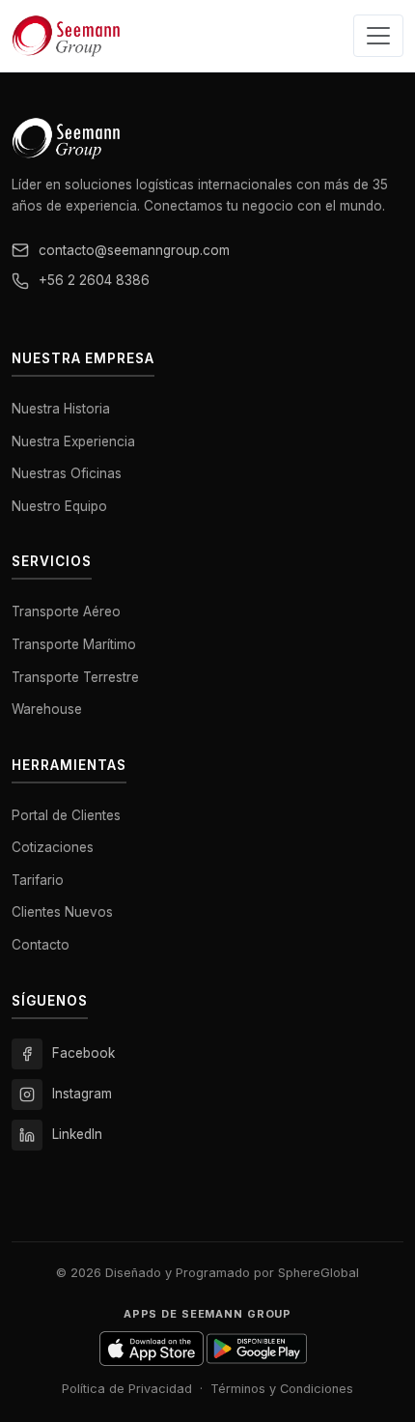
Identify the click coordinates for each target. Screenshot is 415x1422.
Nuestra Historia (61, 408)
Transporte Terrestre (75, 677)
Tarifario (38, 880)
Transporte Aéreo (66, 611)
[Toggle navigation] (378, 35)
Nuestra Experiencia (73, 441)
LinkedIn (77, 1134)
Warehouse (47, 709)
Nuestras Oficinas (67, 473)
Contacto (40, 945)
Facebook (83, 1053)
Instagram (82, 1093)
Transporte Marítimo (74, 644)
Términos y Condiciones (281, 1388)
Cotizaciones (53, 847)
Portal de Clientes (66, 815)
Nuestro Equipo (59, 506)
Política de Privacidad (127, 1388)
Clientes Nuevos (62, 912)
